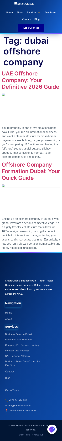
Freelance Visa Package (18, 339)
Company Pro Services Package (22, 345)
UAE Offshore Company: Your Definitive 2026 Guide (30, 80)
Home (9, 12)
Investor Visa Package (17, 350)
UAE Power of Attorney (17, 356)
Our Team (50, 12)
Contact (26, 19)
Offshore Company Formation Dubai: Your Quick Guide (31, 171)
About (20, 12)
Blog (37, 19)
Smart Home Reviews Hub (31, 435)
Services (31, 12)
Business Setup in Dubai (18, 334)
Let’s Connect (31, 28)
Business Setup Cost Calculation (22, 361)
